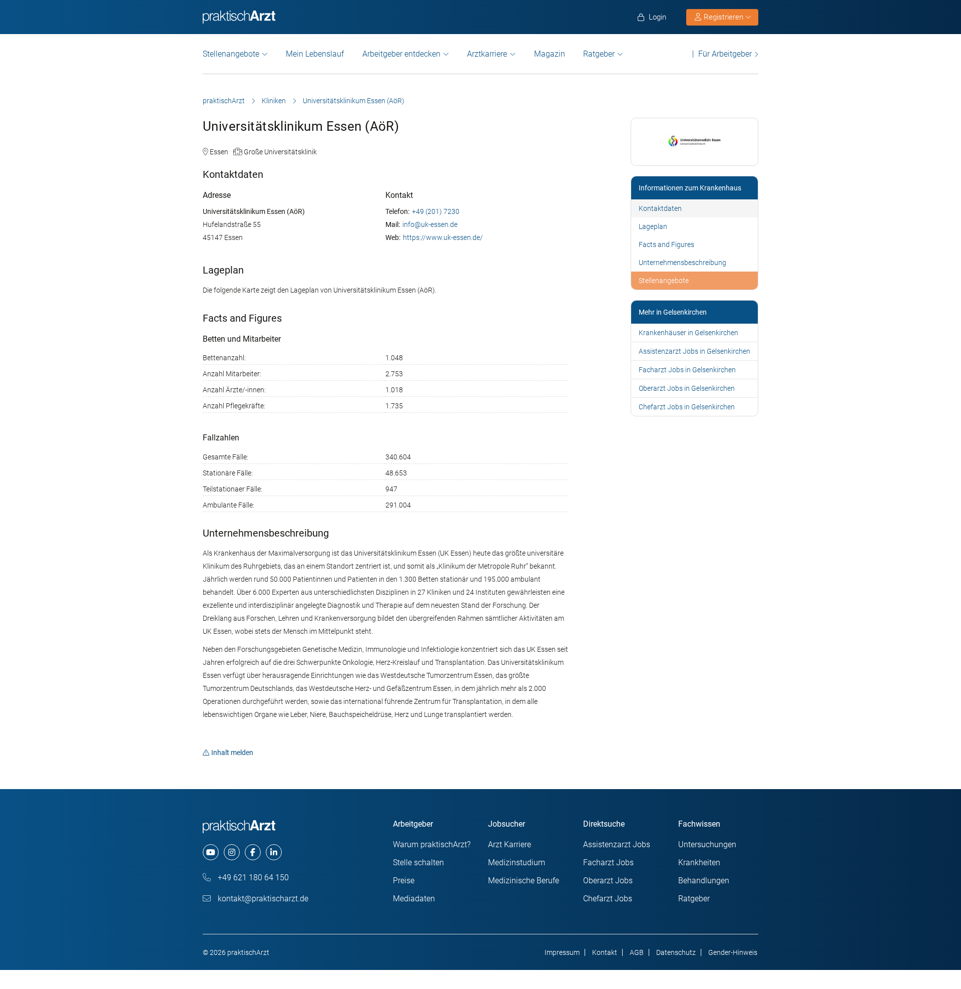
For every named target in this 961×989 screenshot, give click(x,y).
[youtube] (211, 852)
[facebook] (253, 852)
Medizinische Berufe (523, 880)
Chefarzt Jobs (607, 898)
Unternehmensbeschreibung (682, 263)
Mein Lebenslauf (315, 54)
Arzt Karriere (509, 844)
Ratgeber (599, 54)
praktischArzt (224, 101)
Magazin (549, 54)
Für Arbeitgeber (725, 54)
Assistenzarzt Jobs (616, 844)
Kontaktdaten (660, 208)
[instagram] (232, 852)
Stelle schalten (418, 862)
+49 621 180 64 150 (252, 877)
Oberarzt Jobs (608, 880)
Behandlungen (703, 880)
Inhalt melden (232, 753)
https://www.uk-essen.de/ (443, 237)
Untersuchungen (707, 844)
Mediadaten (414, 898)
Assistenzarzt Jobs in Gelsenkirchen (694, 351)
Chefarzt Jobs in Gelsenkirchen (687, 407)
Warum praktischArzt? (431, 844)
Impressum (562, 952)
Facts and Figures (666, 244)
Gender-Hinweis (732, 952)
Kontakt (604, 952)
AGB (637, 952)
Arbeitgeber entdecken (401, 54)
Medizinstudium (516, 862)
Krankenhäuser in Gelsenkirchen (688, 333)
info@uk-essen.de (429, 224)
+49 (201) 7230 (435, 211)
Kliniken (274, 101)
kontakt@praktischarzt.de (262, 898)
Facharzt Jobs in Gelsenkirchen (687, 370)
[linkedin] (274, 852)
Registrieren (723, 17)
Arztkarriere (487, 54)
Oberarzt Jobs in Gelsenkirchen (687, 388)
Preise (403, 880)
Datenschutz (676, 952)
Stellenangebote (231, 54)
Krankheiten (699, 862)
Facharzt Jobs (608, 862)
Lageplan (653, 226)
